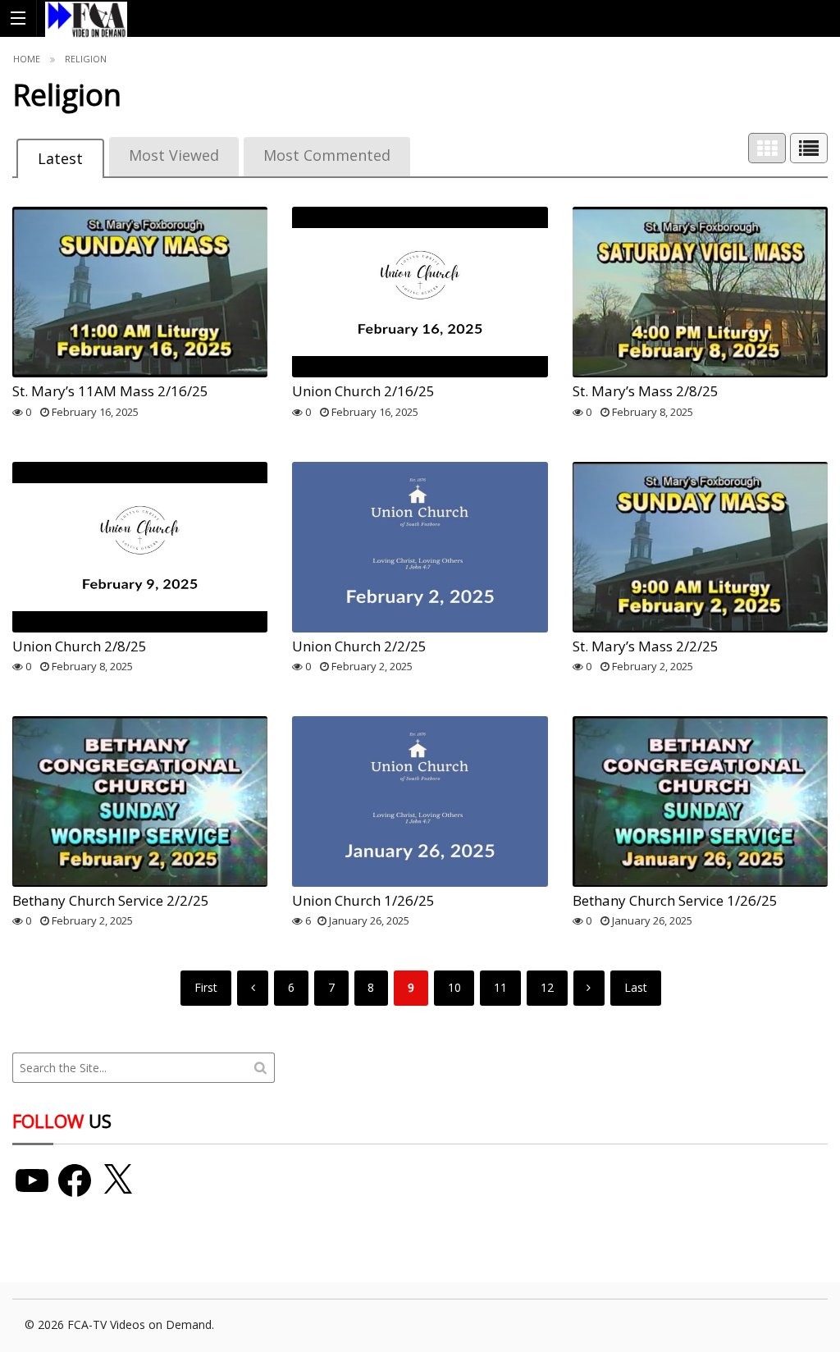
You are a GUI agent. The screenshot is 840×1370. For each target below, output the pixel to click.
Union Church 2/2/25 (359, 646)
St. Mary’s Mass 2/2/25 (646, 646)
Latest (60, 158)
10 (454, 987)
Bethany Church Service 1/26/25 (675, 900)
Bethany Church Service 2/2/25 (110, 900)
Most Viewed (174, 155)
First (205, 987)
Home (26, 59)
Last (635, 987)
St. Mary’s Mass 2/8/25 (646, 390)
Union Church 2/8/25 (79, 646)
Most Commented (326, 155)
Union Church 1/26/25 (363, 900)
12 (547, 987)
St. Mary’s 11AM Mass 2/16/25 (110, 390)
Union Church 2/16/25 (363, 390)
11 (500, 987)
